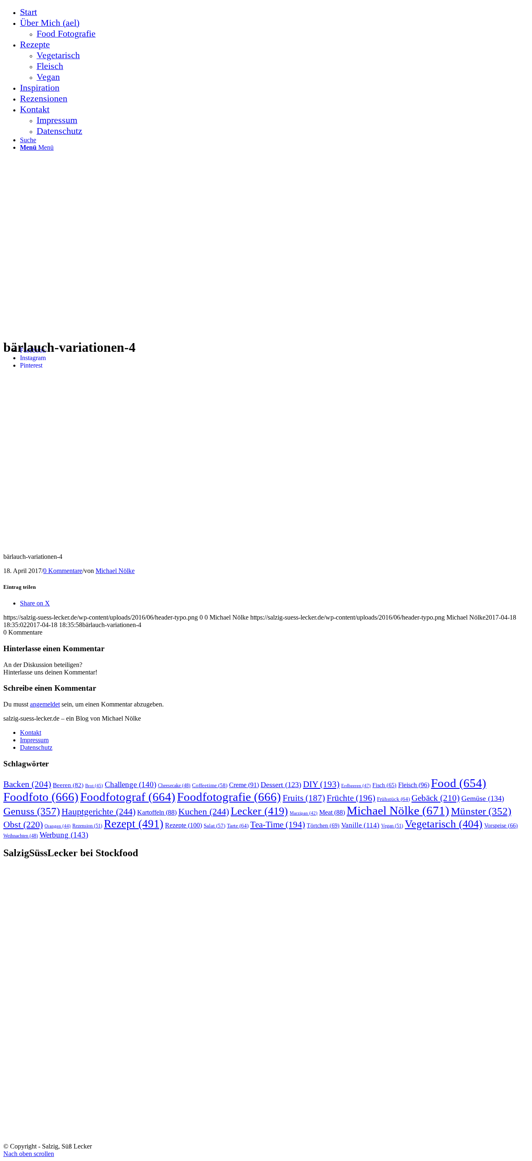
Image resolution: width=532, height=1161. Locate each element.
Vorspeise (501, 826)
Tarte (238, 826)
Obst (23, 825)
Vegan (392, 826)
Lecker (259, 811)
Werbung (63, 834)
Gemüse (482, 798)
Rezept (133, 824)
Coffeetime (209, 785)
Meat (332, 812)
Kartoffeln (157, 812)
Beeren (68, 784)
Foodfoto (41, 796)
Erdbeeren (356, 785)
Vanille (360, 825)
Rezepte (183, 825)
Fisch (384, 785)
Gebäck (435, 798)
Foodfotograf (127, 796)
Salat (214, 826)
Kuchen (203, 811)
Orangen (57, 825)
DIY (321, 784)
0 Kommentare (62, 570)
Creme (244, 784)
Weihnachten (20, 836)
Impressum (34, 740)
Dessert (281, 785)
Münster (481, 811)
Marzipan (304, 813)
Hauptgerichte (98, 811)
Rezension (87, 826)
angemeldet (45, 704)
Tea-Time (277, 825)
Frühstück (393, 799)
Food (458, 783)
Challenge (130, 784)
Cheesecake (174, 785)
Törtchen (323, 825)
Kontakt (30, 732)
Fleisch (413, 785)
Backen (27, 784)
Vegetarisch (444, 824)
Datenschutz (36, 747)
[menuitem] (274, 12)
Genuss (31, 811)
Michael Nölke (115, 570)
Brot (94, 785)
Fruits (304, 798)
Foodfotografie (229, 796)
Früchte (351, 798)
